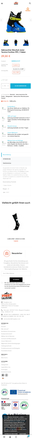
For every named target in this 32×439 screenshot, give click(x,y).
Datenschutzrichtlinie (11, 434)
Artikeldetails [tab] (7, 159)
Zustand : (3, 61)
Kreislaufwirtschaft (6, 334)
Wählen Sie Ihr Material (7, 336)
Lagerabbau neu (5, 367)
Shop (4, 437)
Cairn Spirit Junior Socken (16, 239)
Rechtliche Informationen (8, 331)
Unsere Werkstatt (6, 341)
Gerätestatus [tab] (7, 163)
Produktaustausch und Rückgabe (10, 348)
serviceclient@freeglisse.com (12, 319)
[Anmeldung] (10, 437)
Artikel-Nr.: (5, 101)
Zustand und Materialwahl (8, 338)
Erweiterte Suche (6, 372)
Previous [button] (1, 20)
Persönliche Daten (6, 350)
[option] (16, 22)
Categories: (5, 94)
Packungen (4, 369)
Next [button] (31, 20)
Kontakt (3, 326)
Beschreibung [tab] (7, 154)
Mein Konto (4, 357)
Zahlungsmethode (6, 346)
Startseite (16, 437)
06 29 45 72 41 (23, 142)
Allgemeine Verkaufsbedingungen (10, 343)
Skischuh (12, 94)
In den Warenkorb (20, 86)
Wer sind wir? (5, 329)
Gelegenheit (9, 96)
